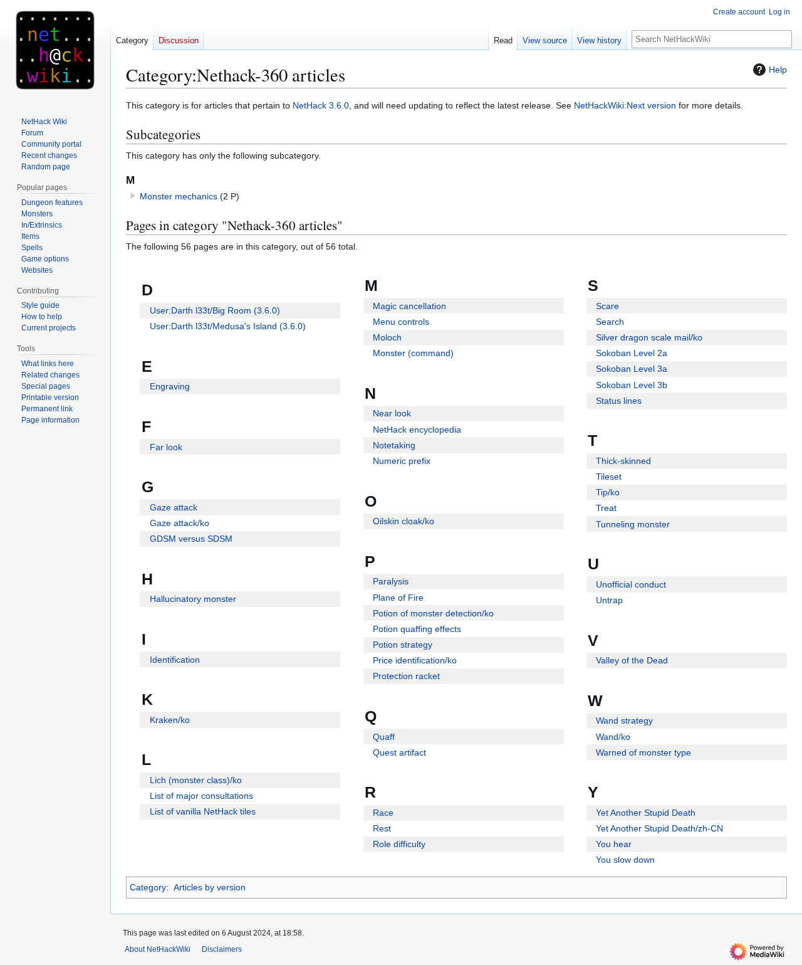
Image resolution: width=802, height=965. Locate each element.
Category (148, 887)
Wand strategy (624, 720)
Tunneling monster (633, 524)
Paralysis (391, 581)
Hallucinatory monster (193, 599)
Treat (606, 508)
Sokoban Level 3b (631, 385)
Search (610, 322)
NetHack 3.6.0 (321, 105)
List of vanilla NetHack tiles (203, 811)
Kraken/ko (170, 720)
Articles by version (210, 887)
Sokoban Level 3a (631, 369)
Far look (166, 447)
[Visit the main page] (55, 50)
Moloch (387, 337)
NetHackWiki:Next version (625, 105)
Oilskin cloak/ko (403, 521)
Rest (382, 828)
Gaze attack (173, 507)
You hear (614, 844)
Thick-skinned (623, 461)
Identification (175, 660)
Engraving (170, 386)
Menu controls (401, 322)
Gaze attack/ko (179, 523)
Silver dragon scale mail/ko (649, 337)
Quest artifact (399, 752)
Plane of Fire (398, 598)
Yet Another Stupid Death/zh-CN (659, 828)
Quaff (384, 737)
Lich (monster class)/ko (196, 780)
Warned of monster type (643, 752)
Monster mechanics (178, 196)
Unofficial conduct (631, 584)
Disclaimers (222, 949)
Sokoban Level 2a (631, 353)
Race (383, 813)
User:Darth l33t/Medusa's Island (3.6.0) (228, 326)
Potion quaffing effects (417, 629)
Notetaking (394, 445)
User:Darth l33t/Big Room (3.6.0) (215, 310)
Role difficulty (399, 844)
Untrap (609, 600)
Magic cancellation (409, 306)
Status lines (619, 401)
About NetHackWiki (157, 949)
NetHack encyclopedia (417, 429)
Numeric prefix (401, 461)
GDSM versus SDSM (191, 539)
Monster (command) (413, 353)
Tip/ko (608, 492)
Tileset (609, 477)
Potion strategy (402, 645)
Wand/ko (613, 737)
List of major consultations (201, 796)
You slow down (625, 860)
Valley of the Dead (632, 660)
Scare (607, 306)
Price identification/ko (415, 660)
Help (778, 70)
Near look (392, 413)
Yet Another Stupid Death (645, 813)
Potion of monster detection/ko (433, 613)
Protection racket (406, 676)
